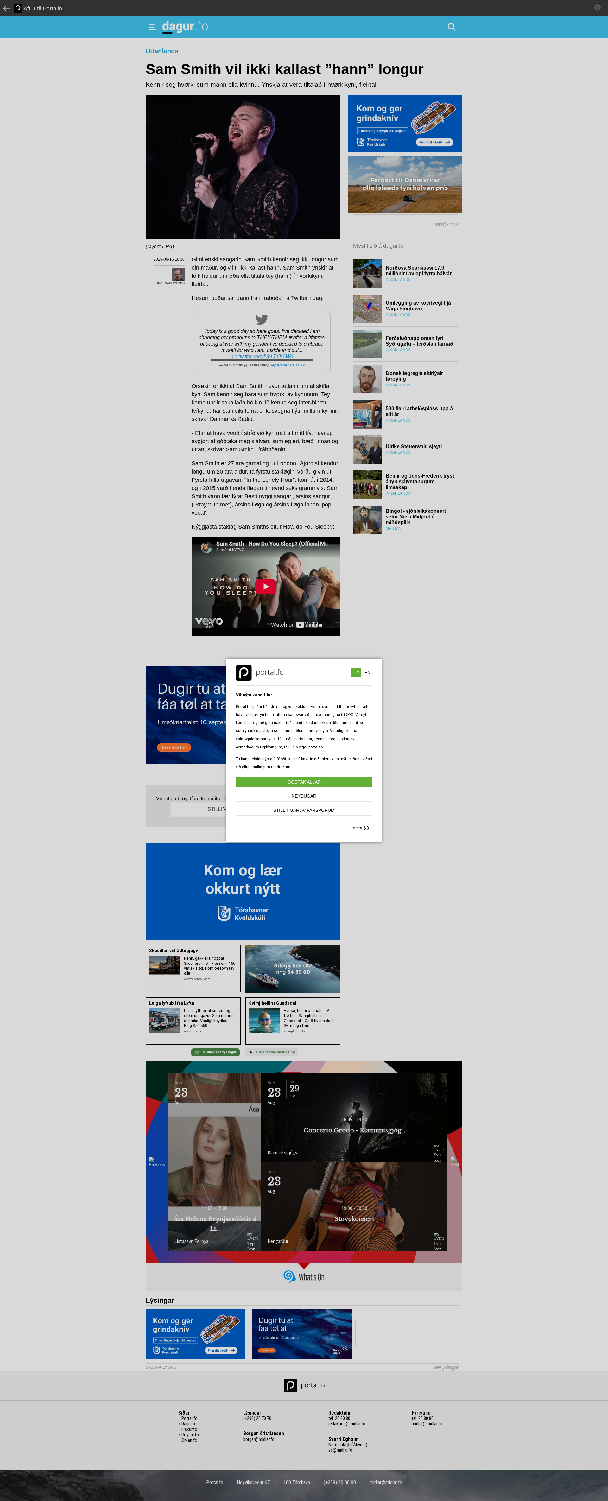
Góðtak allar (304, 782)
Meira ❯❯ (361, 828)
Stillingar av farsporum (304, 810)
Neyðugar (304, 795)
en (367, 672)
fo (356, 672)
